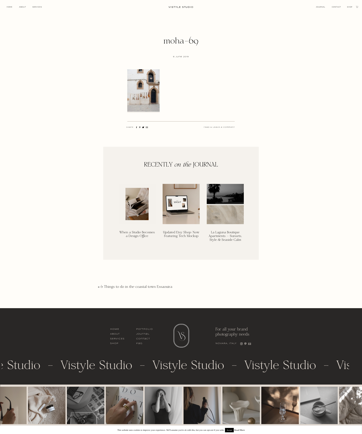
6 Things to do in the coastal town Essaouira (136, 287)
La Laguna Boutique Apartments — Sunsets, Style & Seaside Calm (225, 236)
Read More (239, 430)
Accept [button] (229, 430)
